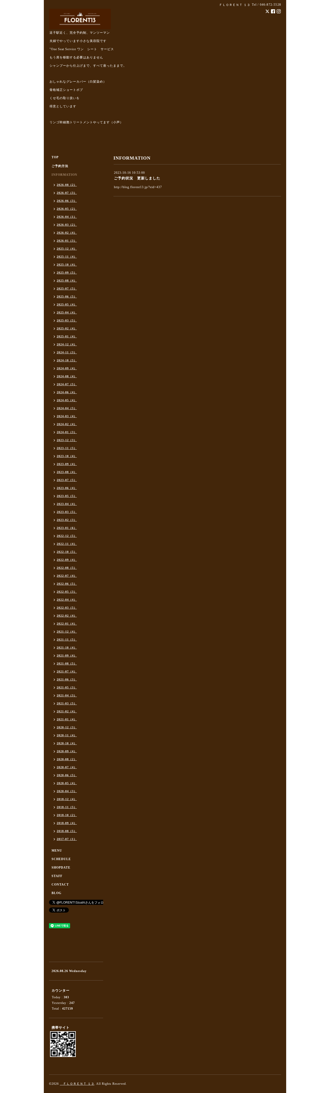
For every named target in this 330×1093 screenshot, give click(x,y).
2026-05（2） (67, 208)
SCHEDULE (61, 859)
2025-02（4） (67, 328)
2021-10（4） (67, 647)
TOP (55, 157)
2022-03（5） (67, 607)
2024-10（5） (67, 360)
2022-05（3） (67, 591)
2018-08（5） (67, 831)
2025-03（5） (67, 320)
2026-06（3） (67, 200)
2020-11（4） (67, 735)
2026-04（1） (67, 216)
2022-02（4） (67, 615)
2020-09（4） (67, 751)
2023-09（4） (67, 464)
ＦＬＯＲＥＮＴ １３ (77, 1084)
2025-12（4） (67, 248)
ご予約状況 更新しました (137, 178)
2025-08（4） (67, 280)
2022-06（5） (67, 583)
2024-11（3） (67, 352)
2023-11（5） (67, 448)
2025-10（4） (67, 264)
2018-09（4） (67, 823)
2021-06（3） (67, 679)
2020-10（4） (67, 743)
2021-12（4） (67, 631)
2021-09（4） (67, 655)
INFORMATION (64, 175)
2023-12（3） (67, 440)
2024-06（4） (67, 392)
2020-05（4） (67, 783)
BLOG (56, 893)
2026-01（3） (67, 240)
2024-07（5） (67, 384)
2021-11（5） (67, 639)
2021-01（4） (67, 719)
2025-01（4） (67, 336)
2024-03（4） (67, 416)
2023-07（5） (67, 480)
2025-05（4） (67, 304)
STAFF (57, 876)
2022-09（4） (67, 559)
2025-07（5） (67, 288)
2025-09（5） (67, 272)
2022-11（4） (67, 543)
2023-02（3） (67, 519)
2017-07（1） (67, 839)
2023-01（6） (67, 527)
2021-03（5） (67, 703)
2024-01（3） (67, 432)
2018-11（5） (67, 807)
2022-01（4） (67, 623)
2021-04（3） (67, 695)
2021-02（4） (67, 711)
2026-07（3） (67, 192)
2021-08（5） (67, 663)
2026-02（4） (67, 232)
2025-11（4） (67, 256)
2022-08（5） (67, 567)
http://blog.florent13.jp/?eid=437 (138, 187)
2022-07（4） (67, 575)
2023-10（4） (67, 456)
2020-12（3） (67, 727)
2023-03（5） (67, 511)
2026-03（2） (67, 224)
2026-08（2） (67, 184)
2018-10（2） (67, 815)
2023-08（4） (67, 472)
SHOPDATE (61, 867)
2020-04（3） (67, 791)
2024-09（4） (67, 368)
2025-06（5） (67, 296)
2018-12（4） (67, 799)
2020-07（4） (67, 767)
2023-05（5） (67, 495)
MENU (57, 850)
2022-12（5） (67, 535)
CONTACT (60, 884)
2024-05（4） (67, 400)
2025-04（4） (67, 312)
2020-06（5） (67, 775)
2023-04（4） (67, 503)
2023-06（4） (67, 487)
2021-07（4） (67, 671)
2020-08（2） (67, 759)
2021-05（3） (67, 687)
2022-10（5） (67, 551)
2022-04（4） (67, 599)
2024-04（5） (67, 408)
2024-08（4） (67, 376)
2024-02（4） (67, 424)
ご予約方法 (60, 166)
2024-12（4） (67, 344)
